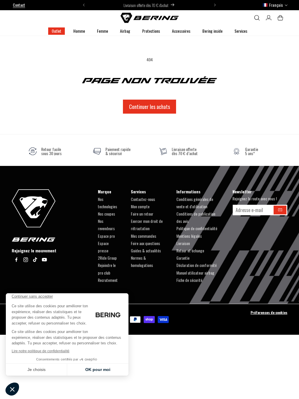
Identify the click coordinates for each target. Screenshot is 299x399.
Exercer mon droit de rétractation (147, 224)
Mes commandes (143, 236)
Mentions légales (189, 236)
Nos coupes (106, 214)
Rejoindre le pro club (107, 268)
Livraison (183, 243)
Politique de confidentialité (196, 228)
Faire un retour (142, 214)
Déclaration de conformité (196, 265)
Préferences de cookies (269, 312)
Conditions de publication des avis (195, 217)
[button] (79, 31)
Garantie (183, 258)
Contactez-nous (143, 199)
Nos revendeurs (106, 224)
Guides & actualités (146, 250)
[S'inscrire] (280, 210)
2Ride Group (107, 258)
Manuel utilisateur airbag (195, 273)
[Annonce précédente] (83, 5)
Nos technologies (107, 202)
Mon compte (140, 206)
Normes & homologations (142, 261)
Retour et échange (190, 250)
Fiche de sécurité (189, 280)
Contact (19, 5)
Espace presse (103, 247)
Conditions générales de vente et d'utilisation (194, 202)
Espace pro (106, 236)
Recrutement (108, 280)
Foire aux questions (145, 243)
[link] (45, 151)
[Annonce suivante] (214, 5)
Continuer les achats (149, 106)
